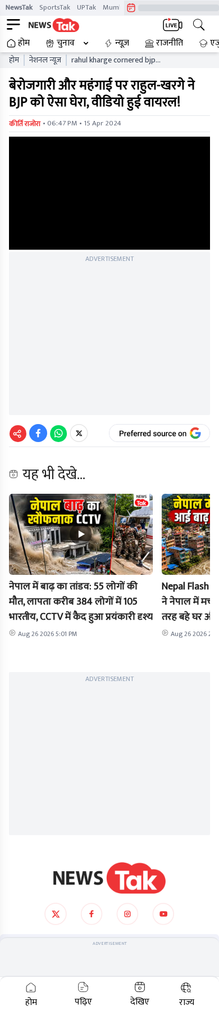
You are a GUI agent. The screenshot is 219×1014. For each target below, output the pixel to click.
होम (24, 43)
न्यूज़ (122, 43)
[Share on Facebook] (38, 433)
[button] (81, 534)
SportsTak (54, 7)
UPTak (86, 7)
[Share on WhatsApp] (58, 433)
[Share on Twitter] (79, 433)
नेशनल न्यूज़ (45, 60)
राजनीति (169, 43)
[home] (109, 878)
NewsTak (19, 7)
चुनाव (66, 43)
